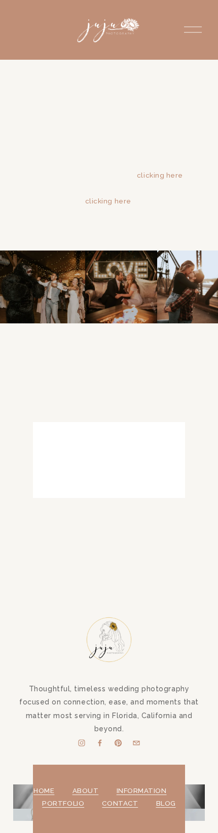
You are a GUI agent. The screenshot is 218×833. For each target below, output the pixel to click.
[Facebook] (100, 743)
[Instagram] (82, 743)
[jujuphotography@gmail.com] (136, 743)
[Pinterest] (118, 743)
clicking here (160, 175)
